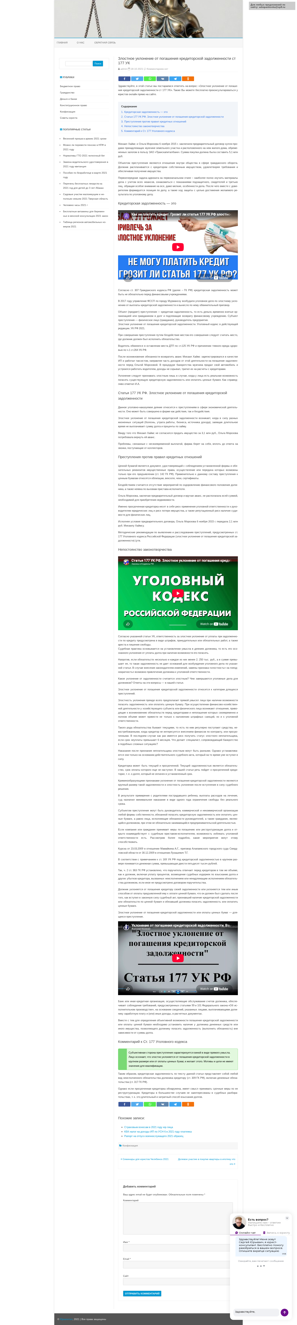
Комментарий (131, 1200)
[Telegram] (175, 78)
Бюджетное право (70, 86)
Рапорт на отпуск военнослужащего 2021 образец (153, 1136)
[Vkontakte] (163, 78)
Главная (62, 42)
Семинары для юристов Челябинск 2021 (145, 1159)
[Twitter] (137, 78)
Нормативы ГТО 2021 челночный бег (84, 155)
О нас (80, 42)
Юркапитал (66, 1319)
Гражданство (67, 92)
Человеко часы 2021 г (75, 205)
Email (127, 1259)
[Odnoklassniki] (188, 78)
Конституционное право (73, 105)
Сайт (126, 1276)
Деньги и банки (68, 99)
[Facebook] (124, 78)
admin (123, 68)
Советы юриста (68, 117)
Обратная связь (105, 42)
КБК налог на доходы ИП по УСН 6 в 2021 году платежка (158, 1131)
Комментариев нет (157, 68)
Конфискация (130, 1145)
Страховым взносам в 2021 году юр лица (148, 1127)
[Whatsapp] (150, 78)
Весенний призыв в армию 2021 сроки (84, 138)
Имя (126, 1242)
